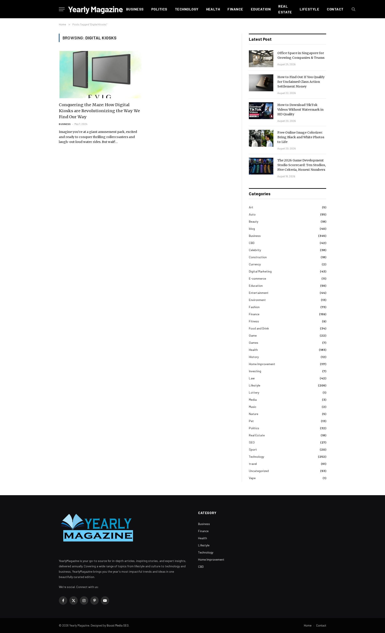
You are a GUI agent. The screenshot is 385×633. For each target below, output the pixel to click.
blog (252, 228)
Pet (251, 421)
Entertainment (258, 293)
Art (251, 207)
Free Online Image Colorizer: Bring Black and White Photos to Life (300, 137)
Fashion (254, 307)
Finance (235, 9)
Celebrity (255, 250)
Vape (252, 478)
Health (213, 9)
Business (135, 9)
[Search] (353, 9)
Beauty (253, 221)
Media (253, 399)
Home (307, 625)
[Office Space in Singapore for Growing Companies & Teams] (261, 58)
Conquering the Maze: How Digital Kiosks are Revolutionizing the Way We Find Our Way (99, 110)
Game (253, 335)
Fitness (254, 321)
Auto (252, 214)
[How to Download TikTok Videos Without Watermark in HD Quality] (261, 110)
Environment (257, 300)
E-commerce (257, 278)
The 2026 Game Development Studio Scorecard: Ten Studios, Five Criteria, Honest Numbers (301, 165)
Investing (255, 371)
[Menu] (62, 9)
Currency (255, 264)
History (254, 357)
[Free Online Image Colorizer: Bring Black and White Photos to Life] (261, 138)
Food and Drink (259, 328)
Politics (159, 9)
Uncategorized (259, 471)
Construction (258, 257)
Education (261, 9)
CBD (251, 243)
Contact (335, 9)
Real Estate (285, 9)
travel (253, 464)
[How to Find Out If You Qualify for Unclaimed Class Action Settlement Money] (261, 82)
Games (253, 342)
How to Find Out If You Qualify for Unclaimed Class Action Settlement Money (301, 81)
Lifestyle (309, 9)
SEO (252, 442)
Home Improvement (262, 364)
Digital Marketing (260, 271)
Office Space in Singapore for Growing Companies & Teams (301, 55)
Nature (253, 414)
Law (252, 378)
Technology (187, 9)
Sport (253, 449)
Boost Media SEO (118, 625)
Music (252, 407)
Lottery (254, 392)
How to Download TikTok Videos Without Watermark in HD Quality (300, 109)
